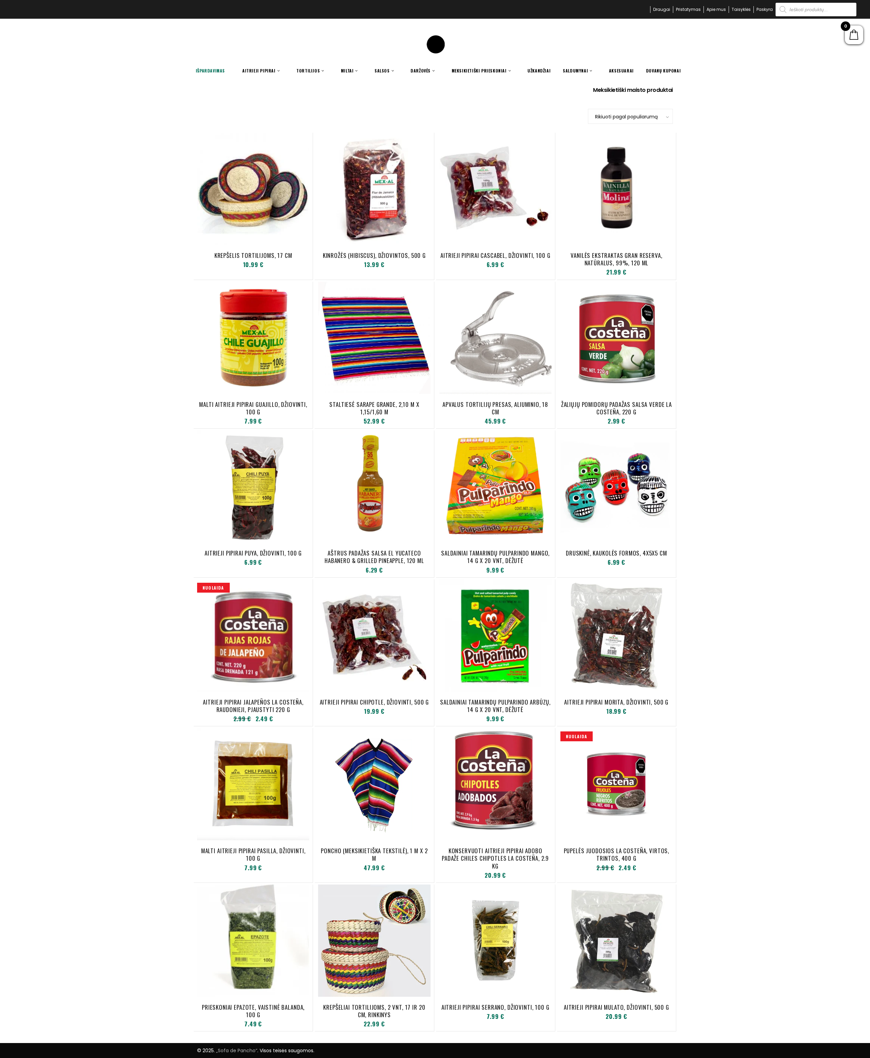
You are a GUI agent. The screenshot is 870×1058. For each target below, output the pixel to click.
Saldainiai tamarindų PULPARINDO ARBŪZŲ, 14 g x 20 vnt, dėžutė (495, 706)
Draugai (661, 9)
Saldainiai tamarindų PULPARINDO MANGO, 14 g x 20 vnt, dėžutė (495, 557)
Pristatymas (688, 9)
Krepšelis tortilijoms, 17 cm (253, 255)
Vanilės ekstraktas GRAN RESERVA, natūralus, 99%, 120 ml (616, 259)
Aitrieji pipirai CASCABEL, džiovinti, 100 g (495, 255)
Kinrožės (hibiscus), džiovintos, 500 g (374, 255)
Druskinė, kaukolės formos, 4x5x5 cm (616, 553)
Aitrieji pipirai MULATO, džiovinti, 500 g (616, 1007)
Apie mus (716, 9)
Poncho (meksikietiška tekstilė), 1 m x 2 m (374, 854)
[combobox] (630, 116)
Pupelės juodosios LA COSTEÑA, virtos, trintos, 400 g (616, 854)
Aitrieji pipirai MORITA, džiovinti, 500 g (616, 702)
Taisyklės (741, 9)
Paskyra (764, 9)
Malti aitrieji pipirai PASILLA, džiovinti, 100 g (253, 854)
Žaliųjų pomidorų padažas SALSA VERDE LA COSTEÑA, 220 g (616, 408)
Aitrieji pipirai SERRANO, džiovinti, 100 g (495, 1007)
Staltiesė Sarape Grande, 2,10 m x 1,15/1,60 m (374, 408)
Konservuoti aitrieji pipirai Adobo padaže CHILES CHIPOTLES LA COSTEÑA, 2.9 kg (495, 858)
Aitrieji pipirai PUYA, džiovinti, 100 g (253, 553)
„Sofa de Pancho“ (236, 1050)
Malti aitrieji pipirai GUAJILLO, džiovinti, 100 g (253, 408)
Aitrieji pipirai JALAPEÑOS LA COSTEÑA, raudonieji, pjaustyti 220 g (253, 706)
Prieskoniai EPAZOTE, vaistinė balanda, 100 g (253, 1011)
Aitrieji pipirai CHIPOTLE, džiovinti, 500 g (374, 702)
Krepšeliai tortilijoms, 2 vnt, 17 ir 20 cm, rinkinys (374, 1011)
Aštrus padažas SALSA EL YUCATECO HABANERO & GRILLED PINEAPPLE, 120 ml (374, 557)
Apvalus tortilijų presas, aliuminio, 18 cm (495, 408)
